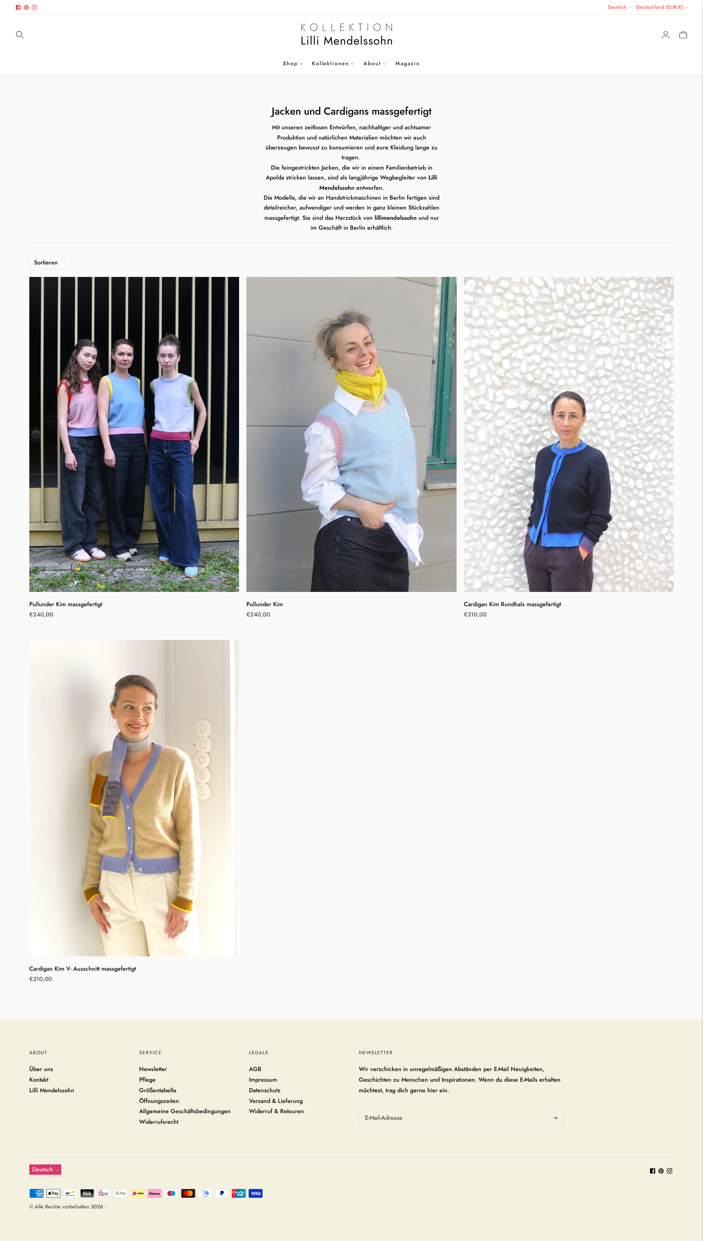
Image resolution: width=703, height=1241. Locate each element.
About (372, 63)
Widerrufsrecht (158, 1122)
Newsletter (153, 1069)
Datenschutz (264, 1090)
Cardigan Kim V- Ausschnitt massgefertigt (82, 968)
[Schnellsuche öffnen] (20, 35)
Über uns (41, 1069)
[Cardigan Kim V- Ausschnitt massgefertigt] (134, 798)
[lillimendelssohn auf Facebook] (18, 7)
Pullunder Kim (264, 604)
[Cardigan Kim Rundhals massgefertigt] (569, 434)
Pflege (147, 1079)
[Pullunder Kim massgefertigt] (134, 434)
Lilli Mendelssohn (51, 1090)
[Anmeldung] (666, 35)
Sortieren (46, 262)
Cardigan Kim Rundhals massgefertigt (512, 604)
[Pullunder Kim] (351, 434)
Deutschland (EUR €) (659, 7)
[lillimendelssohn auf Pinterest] (26, 7)
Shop (290, 63)
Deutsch (617, 7)
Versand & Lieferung (276, 1101)
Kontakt (38, 1079)
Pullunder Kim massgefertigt (65, 604)
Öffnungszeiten (159, 1101)
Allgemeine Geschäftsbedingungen (185, 1111)
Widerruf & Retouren (276, 1111)
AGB (255, 1069)
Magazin (407, 63)
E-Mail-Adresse (382, 1109)
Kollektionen (330, 63)
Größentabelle (157, 1090)
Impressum (263, 1079)
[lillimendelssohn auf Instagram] (34, 7)
